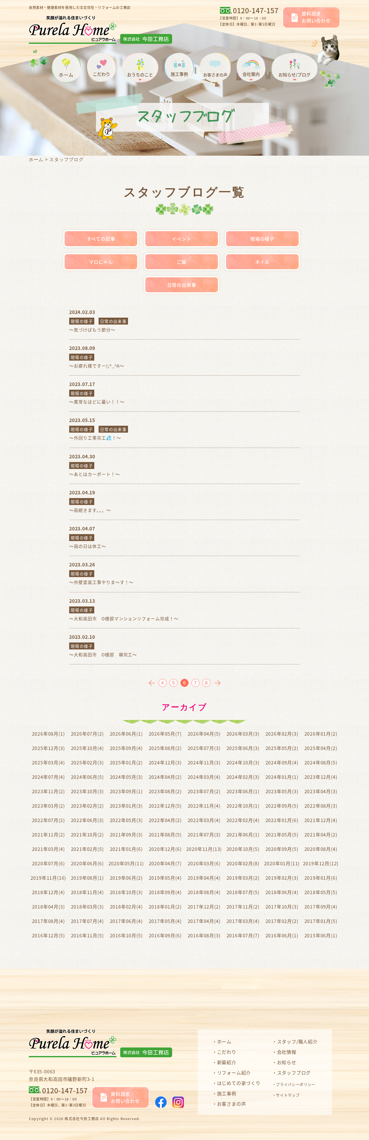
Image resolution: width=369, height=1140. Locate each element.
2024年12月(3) (165, 762)
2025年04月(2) (320, 748)
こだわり (226, 1051)
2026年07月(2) (87, 733)
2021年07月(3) (204, 834)
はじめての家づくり (239, 1082)
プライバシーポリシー (295, 1084)
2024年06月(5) (87, 776)
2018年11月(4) (87, 892)
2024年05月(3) (126, 776)
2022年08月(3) (320, 805)
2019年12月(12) (321, 863)
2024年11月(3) (204, 762)
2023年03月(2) (48, 805)
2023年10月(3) (87, 791)
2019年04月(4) (204, 877)
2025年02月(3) (87, 762)
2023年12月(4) (320, 776)
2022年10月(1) (243, 805)
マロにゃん (101, 261)
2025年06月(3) (243, 748)
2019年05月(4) (165, 877)
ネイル (262, 261)
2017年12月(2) (204, 906)
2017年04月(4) (204, 920)
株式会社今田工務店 (82, 1118)
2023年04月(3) (320, 791)
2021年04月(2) (320, 834)
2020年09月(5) (282, 848)
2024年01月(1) (282, 776)
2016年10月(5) (126, 935)
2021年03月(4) (48, 848)
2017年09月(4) (320, 906)
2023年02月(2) (87, 805)
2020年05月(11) (126, 863)
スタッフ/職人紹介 (297, 1041)
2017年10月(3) (282, 906)
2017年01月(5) (320, 920)
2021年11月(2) (48, 834)
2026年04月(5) (204, 733)
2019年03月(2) (243, 877)
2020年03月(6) (204, 863)
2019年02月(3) (282, 877)
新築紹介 (226, 1062)
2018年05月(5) (320, 892)
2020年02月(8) (243, 863)
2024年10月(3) (243, 762)
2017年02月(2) (282, 920)
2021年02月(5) (87, 848)
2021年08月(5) (165, 834)
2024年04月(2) (165, 776)
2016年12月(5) (48, 935)
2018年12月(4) (48, 892)
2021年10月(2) (87, 834)
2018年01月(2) (165, 906)
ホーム (36, 159)
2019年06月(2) (126, 877)
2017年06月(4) (126, 920)
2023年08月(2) (165, 791)
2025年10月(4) (87, 748)
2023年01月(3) (126, 805)
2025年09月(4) (126, 748)
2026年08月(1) (48, 733)
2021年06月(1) (243, 834)
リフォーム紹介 (234, 1072)
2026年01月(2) (320, 733)
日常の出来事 (181, 284)
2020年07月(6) (48, 863)
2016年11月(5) (87, 935)
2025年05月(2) (282, 748)
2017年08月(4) (48, 920)
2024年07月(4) (48, 776)
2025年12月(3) (48, 748)
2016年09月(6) (165, 935)
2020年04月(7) (165, 863)
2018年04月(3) (48, 906)
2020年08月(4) (320, 848)
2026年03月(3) (243, 733)
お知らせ (286, 1062)
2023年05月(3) (282, 791)
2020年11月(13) (204, 848)
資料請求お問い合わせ (316, 17)
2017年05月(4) (165, 920)
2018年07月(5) (243, 892)
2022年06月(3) (87, 820)
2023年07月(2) (204, 791)
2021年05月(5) (282, 834)
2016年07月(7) (243, 935)
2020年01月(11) (282, 863)
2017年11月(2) (243, 906)
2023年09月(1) (126, 791)
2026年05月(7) (165, 733)
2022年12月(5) (165, 805)
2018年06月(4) (282, 892)
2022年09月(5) (282, 805)
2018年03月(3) (87, 906)
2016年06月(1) (282, 935)
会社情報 (286, 1051)
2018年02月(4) (126, 906)
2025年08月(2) (165, 748)
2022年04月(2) (165, 820)
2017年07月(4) (87, 920)
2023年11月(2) (48, 791)
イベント (181, 238)
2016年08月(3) (204, 935)
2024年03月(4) (204, 776)
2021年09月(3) (126, 834)
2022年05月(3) (126, 820)
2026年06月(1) (126, 733)
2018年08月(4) (204, 892)
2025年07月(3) (204, 748)
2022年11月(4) (204, 805)
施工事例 (226, 1093)
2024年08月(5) (320, 762)
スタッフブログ (294, 1072)
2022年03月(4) (204, 820)
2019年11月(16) (48, 877)
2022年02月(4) (243, 820)
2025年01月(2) (126, 762)
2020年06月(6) (87, 863)
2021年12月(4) (320, 820)
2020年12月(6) (165, 848)
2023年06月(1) (243, 791)
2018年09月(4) (165, 892)
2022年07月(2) (48, 820)
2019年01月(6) (320, 877)
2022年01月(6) (282, 820)
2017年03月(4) (243, 920)
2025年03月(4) (48, 762)
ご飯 (182, 261)
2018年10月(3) (126, 892)
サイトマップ (288, 1095)
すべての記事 (101, 238)
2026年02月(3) (282, 733)
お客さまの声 (231, 1103)
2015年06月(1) (320, 935)
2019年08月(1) (87, 877)
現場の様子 (262, 238)
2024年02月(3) (243, 776)
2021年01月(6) (126, 848)
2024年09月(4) (282, 762)
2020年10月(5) (243, 848)
